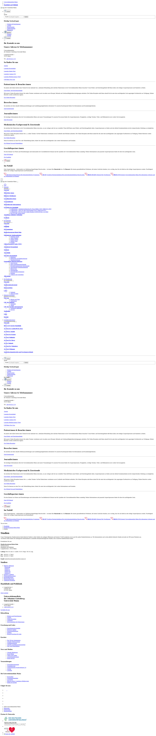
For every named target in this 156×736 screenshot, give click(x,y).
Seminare (12, 292)
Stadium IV (8, 573)
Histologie (13, 257)
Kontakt (12, 242)
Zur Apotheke (7, 157)
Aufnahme (10, 620)
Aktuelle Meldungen (12, 652)
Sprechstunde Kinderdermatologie (19, 267)
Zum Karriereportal (9, 108)
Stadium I (7, 568)
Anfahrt (9, 25)
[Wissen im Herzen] (9, 732)
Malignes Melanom (9, 565)
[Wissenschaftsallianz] (15, 726)
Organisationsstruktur (12, 678)
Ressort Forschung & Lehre (14, 634)
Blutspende (10, 30)
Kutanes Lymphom (9, 574)
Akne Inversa (13, 263)
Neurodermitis (14, 270)
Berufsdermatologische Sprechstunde (19, 266)
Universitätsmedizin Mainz (11, 2)
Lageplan (9, 670)
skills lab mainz (14, 293)
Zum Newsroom (8, 119)
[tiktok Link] (5, 704)
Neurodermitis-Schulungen (17, 271)
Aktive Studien (14, 238)
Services (12, 309)
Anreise (6, 65)
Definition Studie (14, 236)
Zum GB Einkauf (8, 154)
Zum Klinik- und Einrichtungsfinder (13, 90)
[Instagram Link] (5, 698)
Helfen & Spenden (12, 682)
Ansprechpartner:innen (13, 657)
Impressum (7, 708)
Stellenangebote (11, 28)
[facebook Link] (5, 701)
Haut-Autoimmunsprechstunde (18, 264)
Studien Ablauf (14, 239)
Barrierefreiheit (8, 711)
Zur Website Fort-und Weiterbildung (13, 143)
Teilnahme (13, 304)
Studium (9, 632)
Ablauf (12, 305)
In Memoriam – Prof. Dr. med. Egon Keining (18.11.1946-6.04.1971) (28, 210)
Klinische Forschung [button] (9, 295)
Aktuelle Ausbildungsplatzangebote (16, 644)
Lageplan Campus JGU (10, 74)
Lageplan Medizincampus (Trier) (12, 76)
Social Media (10, 654)
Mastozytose (13, 269)
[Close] (4, 13)
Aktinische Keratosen (9, 580)
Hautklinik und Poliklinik (11, 5)
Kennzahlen (10, 676)
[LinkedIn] (5, 693)
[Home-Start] (5, 185)
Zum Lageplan (4, 593)
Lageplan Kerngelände (10, 68)
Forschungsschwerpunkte (13, 628)
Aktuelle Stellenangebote (13, 641)
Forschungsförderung (12, 631)
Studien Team (13, 241)
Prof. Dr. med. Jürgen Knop (17, 213)
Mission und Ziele (15, 299)
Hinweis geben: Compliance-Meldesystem (18, 681)
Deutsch (9, 34)
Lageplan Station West (9, 71)
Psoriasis (12, 273)
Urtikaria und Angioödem (17, 274)
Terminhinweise (11, 666)
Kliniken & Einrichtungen (13, 24)
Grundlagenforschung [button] (9, 320)
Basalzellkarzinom (8, 577)
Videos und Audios (12, 655)
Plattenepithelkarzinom (10, 576)
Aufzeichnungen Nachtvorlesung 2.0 (16, 667)
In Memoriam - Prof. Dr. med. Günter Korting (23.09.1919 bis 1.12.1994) (29, 212)
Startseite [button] (6, 187)
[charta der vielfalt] (9, 734)
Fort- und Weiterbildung (13, 646)
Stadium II (7, 570)
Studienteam (13, 301)
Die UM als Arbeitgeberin (13, 640)
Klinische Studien (11, 629)
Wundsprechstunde (15, 260)
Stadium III (7, 571)
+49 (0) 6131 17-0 (11, 59)
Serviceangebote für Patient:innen (15, 622)
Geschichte (10, 679)
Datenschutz (7, 709)
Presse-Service (11, 658)
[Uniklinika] (15, 720)
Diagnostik (7, 567)
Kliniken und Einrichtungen (14, 616)
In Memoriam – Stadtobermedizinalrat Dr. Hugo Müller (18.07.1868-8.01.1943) (30, 209)
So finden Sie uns (5, 610)
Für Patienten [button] (7, 220)
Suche (5, 14)
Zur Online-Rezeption (9, 97)
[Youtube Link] (5, 695)
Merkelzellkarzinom (9, 579)
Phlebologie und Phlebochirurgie (18, 258)
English (9, 35)
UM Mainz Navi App (9, 79)
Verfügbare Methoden (16, 308)
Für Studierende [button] (8, 279)
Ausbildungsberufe (12, 643)
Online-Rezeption (11, 619)
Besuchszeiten (10, 27)
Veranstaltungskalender (13, 664)
